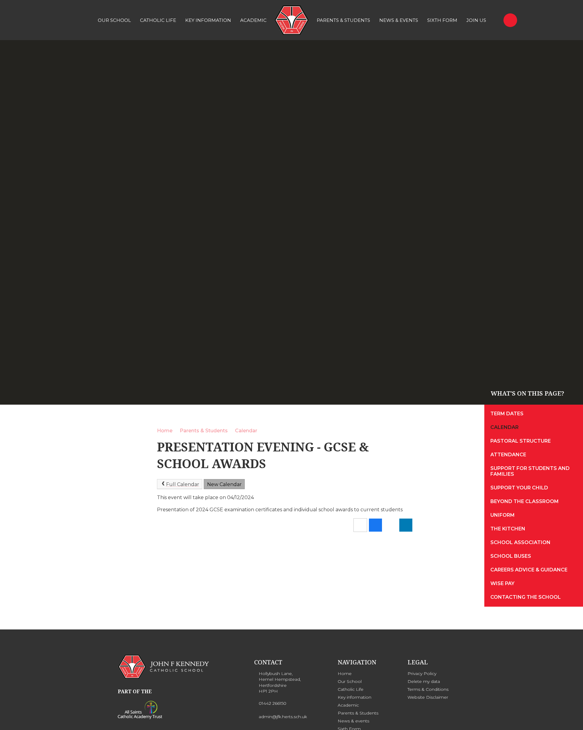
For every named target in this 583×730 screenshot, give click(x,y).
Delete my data (423, 681)
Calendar (246, 431)
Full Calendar (182, 484)
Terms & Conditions (427, 689)
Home (164, 431)
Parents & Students (204, 431)
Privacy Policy (421, 673)
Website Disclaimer (427, 697)
